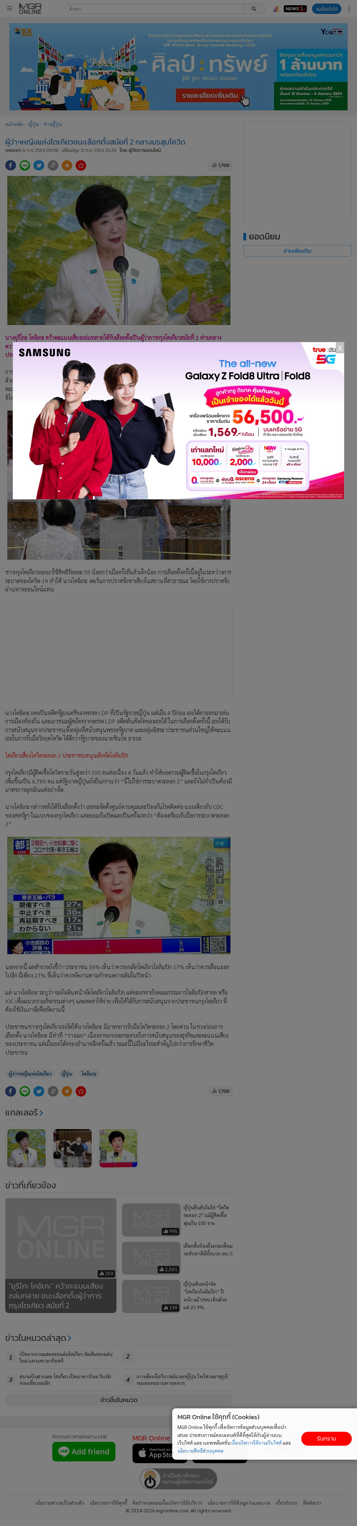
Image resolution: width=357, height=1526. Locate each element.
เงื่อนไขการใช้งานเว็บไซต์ (256, 1442)
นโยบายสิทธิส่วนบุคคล (200, 1450)
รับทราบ (326, 1438)
